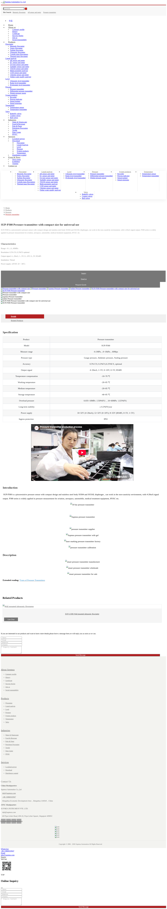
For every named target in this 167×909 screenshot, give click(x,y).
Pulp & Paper (9, 741)
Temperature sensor (17, 107)
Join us (7, 687)
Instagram (19, 821)
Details (13, 316)
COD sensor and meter (18, 73)
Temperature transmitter (18, 109)
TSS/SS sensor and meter (19, 69)
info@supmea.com (9, 793)
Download (8, 770)
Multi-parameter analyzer (19, 71)
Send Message (80, 655)
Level (7, 79)
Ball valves (86, 198)
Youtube (13, 821)
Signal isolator (15, 101)
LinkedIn (8, 821)
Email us (84, 279)
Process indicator (16, 99)
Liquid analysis (10, 58)
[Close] (2, 887)
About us (12, 27)
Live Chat (11, 619)
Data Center (9, 751)
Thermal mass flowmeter (19, 56)
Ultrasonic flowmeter (17, 52)
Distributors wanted (11, 773)
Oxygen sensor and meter (19, 65)
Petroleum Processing (20, 128)
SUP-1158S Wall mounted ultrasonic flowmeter (82, 614)
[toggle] (2, 2)
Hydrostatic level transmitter (20, 85)
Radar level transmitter (18, 83)
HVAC (7, 754)
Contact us (12, 166)
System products (11, 95)
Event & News (14, 157)
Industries (12, 120)
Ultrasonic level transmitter (19, 81)
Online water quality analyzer (20, 77)
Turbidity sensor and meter (19, 67)
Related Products (17, 321)
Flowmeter (22, 172)
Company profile (10, 674)
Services (11, 136)
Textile (7, 748)
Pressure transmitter (49, 12)
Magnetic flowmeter (19, 12)
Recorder (13, 97)
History (7, 677)
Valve (7, 112)
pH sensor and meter (34, 12)
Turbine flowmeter (16, 50)
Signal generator (16, 103)
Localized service (11, 767)
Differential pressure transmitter (21, 91)
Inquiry (83, 273)
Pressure (8, 87)
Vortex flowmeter (16, 48)
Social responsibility (19, 40)
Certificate (8, 680)
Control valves (87, 196)
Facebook (3, 821)
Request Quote (80, 285)
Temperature (9, 105)
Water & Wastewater (12, 735)
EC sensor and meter (17, 63)
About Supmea (8, 669)
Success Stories (10, 684)
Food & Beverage (11, 738)
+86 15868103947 (9, 797)
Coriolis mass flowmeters (19, 54)
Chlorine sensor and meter (19, 75)
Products (11, 42)
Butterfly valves (15, 114)
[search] (4, 3)
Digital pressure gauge (18, 93)
